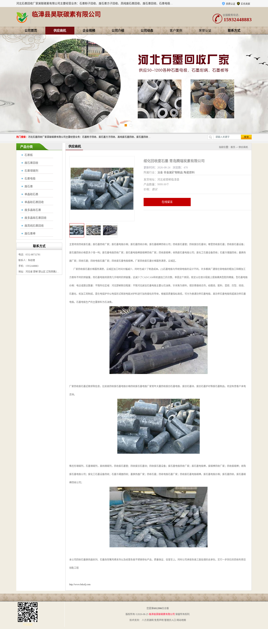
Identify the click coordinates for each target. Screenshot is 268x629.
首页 (233, 147)
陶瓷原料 (189, 172)
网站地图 (181, 620)
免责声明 (159, 620)
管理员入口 (170, 620)
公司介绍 (118, 30)
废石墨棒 (30, 233)
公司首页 (31, 30)
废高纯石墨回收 (34, 225)
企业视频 (89, 30)
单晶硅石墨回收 (34, 202)
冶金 (160, 172)
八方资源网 (148, 620)
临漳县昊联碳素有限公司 (162, 614)
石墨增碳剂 (31, 170)
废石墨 (29, 186)
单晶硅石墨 (31, 194)
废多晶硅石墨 (33, 209)
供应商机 (60, 30)
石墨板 (29, 155)
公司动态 (147, 30)
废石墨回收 (31, 162)
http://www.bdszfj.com (79, 584)
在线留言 (167, 201)
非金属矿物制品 (173, 172)
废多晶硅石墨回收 (35, 217)
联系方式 (234, 30)
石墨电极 (30, 178)
